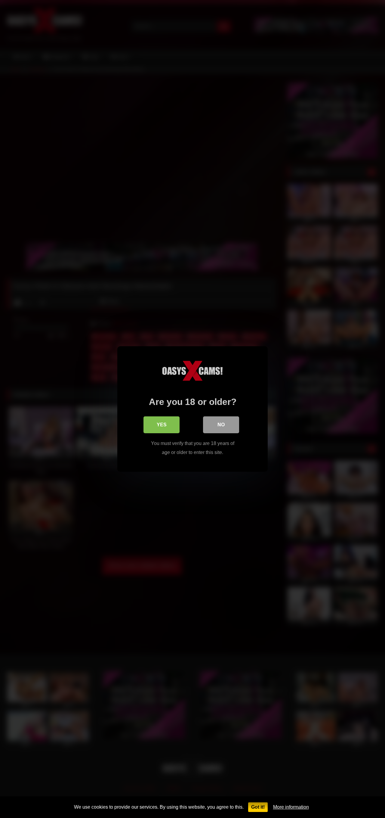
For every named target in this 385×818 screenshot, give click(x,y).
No (221, 424)
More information (291, 807)
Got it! (258, 807)
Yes (162, 424)
